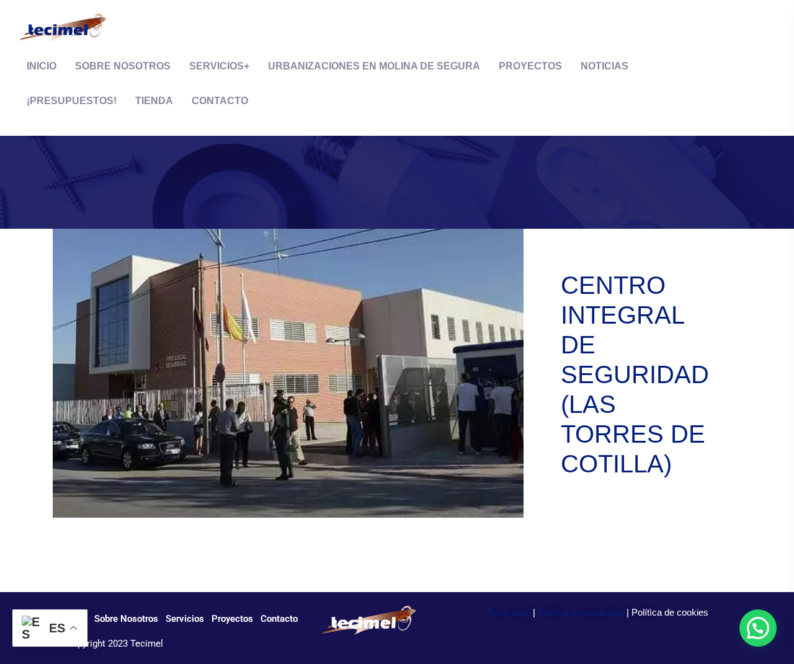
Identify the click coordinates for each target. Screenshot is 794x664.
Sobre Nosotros (123, 66)
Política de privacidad (581, 612)
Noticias (604, 66)
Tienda (154, 100)
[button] (758, 628)
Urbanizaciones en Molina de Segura (374, 66)
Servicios (216, 66)
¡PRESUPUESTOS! (72, 100)
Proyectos (530, 66)
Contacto (220, 100)
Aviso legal (508, 612)
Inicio (41, 66)
